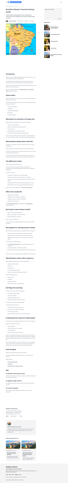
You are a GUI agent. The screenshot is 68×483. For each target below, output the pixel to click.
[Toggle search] (61, 2)
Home (7, 474)
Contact (7, 477)
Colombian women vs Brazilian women (15, 366)
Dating (21, 416)
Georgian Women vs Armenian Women (13, 412)
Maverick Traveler (15, 2)
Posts (15, 6)
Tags (20, 474)
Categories (16, 474)
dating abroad (29, 203)
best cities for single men (27, 187)
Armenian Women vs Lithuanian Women (14, 410)
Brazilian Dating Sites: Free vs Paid (12, 413)
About (10, 474)
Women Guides (14, 416)
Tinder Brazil (10, 364)
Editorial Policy (24, 477)
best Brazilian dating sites (13, 203)
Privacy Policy (11, 477)
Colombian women (23, 89)
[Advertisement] (20, 63)
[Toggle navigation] (8, 2)
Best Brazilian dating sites (13, 361)
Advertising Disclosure (17, 477)
